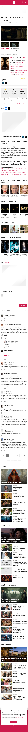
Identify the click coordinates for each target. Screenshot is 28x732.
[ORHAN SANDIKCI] (2, 325)
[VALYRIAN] (2, 374)
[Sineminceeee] (2, 363)
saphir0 (6, 430)
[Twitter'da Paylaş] (9, 108)
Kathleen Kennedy (19, 70)
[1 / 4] (5, 229)
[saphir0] (2, 430)
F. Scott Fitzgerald (19, 66)
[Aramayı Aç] (5, 2)
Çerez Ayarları (5, 722)
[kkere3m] (2, 406)
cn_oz (5, 416)
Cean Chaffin (18, 72)
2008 (11, 58)
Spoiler (7, 305)
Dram (3, 54)
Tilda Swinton (4, 169)
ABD (24, 58)
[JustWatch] (23, 78)
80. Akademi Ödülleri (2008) (15, 169)
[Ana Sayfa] (14, 2)
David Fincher (19, 62)
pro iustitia (7, 439)
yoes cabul (7, 350)
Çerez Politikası (19, 717)
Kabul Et (14, 722)
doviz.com (14, 725)
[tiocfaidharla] (2, 392)
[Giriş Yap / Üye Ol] (22, 2)
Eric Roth (17, 65)
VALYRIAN (7, 373)
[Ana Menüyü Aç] (2, 2)
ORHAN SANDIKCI (9, 324)
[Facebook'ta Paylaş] (6, 108)
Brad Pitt (3, 172)
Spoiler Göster (7, 355)
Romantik (15, 54)
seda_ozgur (10, 341)
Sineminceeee (8, 362)
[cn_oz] (2, 416)
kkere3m (6, 405)
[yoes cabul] (2, 351)
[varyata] (2, 315)
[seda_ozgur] (5, 341)
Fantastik (8, 54)
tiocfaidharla (7, 391)
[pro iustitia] (2, 439)
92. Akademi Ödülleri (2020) (13, 172)
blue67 (7, 262)
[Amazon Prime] (3, 83)
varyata (6, 315)
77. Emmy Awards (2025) (15, 174)
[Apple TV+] (6, 83)
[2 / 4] (14, 229)
